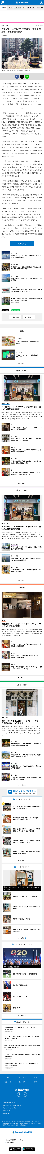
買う (24, 7)
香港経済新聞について (9, 1102)
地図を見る (22, 244)
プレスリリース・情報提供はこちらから (14, 1105)
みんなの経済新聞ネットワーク (22, 1132)
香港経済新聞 (22, 2)
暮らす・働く (31, 7)
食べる (10, 7)
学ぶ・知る (40, 7)
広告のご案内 (6, 1113)
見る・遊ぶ (18, 7)
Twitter (25, 1094)
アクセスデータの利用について (11, 1108)
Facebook (19, 1094)
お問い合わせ (6, 1111)
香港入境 (5, 35)
